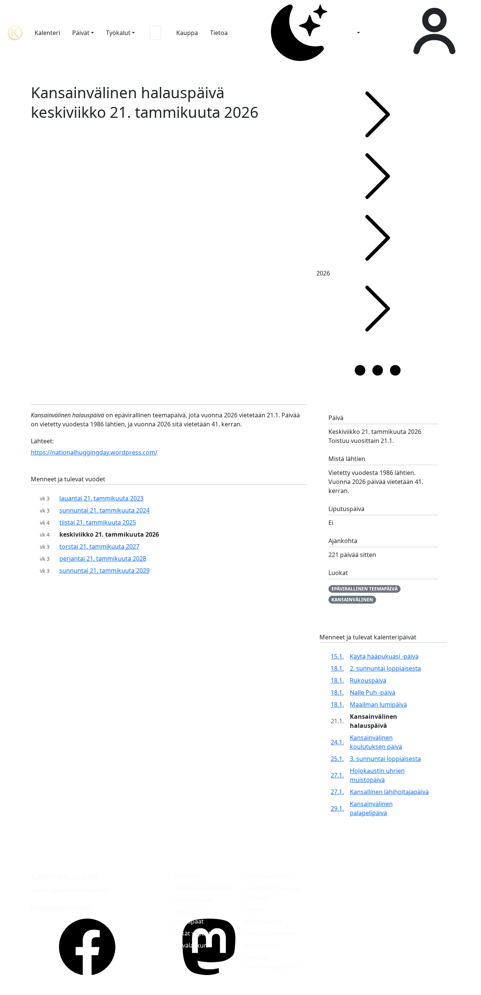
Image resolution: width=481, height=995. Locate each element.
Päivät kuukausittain (202, 888)
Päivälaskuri (191, 945)
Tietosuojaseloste (270, 933)
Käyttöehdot (262, 945)
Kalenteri (47, 33)
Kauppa (187, 33)
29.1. (337, 808)
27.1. (337, 775)
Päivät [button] (80, 33)
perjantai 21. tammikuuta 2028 (102, 558)
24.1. (337, 742)
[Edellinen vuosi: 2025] (377, 238)
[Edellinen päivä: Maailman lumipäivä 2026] (377, 114)
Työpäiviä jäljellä (268, 876)
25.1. (337, 759)
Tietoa (219, 33)
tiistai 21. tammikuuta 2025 (97, 522)
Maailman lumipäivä (378, 704)
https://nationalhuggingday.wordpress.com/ (94, 452)
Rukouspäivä (368, 680)
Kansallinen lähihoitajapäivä (389, 792)
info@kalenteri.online (61, 908)
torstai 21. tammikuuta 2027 (99, 546)
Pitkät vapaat (192, 933)
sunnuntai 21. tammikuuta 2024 (104, 510)
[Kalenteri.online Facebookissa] (87, 947)
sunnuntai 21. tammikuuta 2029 (104, 570)
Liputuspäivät (193, 900)
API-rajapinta (263, 921)
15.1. (337, 656)
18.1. (337, 668)
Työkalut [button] (118, 33)
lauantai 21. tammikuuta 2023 (101, 498)
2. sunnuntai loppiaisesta (385, 668)
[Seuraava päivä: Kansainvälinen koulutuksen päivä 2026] (377, 176)
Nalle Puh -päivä (372, 692)
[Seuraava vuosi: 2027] (377, 308)
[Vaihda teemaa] (301, 32)
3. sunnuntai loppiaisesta (385, 759)
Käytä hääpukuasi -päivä (384, 656)
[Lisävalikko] (377, 370)
